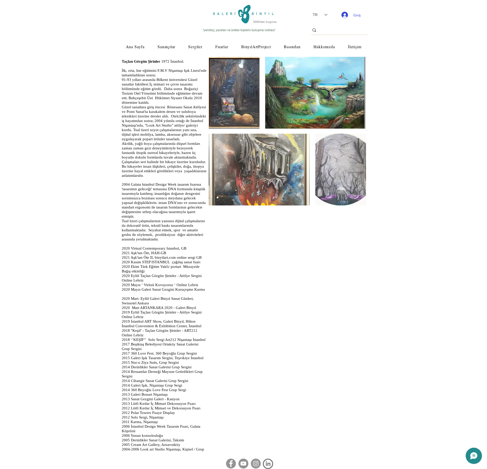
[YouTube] (243, 463)
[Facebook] (231, 463)
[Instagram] (256, 463)
